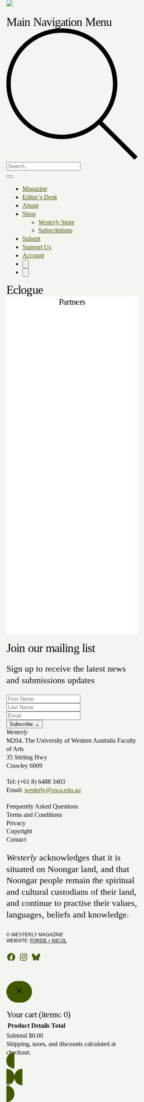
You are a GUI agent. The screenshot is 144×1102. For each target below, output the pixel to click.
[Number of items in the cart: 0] (25, 264)
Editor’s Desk (39, 197)
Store (56, 222)
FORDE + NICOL (48, 940)
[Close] (19, 992)
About (30, 205)
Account (33, 255)
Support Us (36, 247)
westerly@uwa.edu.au (52, 790)
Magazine (34, 188)
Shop (29, 213)
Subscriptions (55, 230)
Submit (31, 238)
